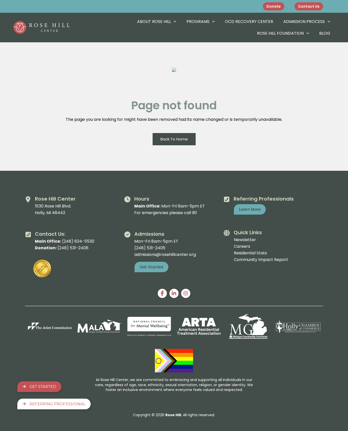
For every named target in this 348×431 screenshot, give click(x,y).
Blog (324, 33)
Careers (242, 246)
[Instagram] (185, 293)
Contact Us (308, 6)
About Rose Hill (154, 21)
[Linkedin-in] (174, 293)
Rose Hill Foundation (280, 33)
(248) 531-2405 (149, 248)
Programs (197, 21)
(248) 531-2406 (72, 248)
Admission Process (304, 21)
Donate (273, 6)
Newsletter (245, 240)
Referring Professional (58, 403)
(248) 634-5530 (78, 241)
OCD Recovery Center (249, 21)
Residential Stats (250, 253)
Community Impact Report (261, 260)
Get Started (43, 386)
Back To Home (174, 139)
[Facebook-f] (162, 293)
